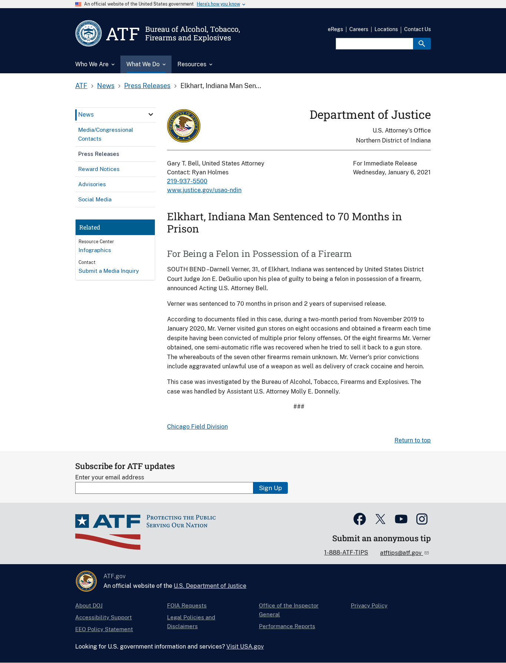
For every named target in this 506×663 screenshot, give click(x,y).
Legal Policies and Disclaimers (191, 621)
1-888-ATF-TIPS (346, 552)
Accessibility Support (103, 617)
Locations (386, 29)
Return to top (413, 440)
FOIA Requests (187, 605)
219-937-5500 (187, 181)
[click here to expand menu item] (150, 114)
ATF (81, 86)
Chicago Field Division (197, 426)
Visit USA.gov (245, 646)
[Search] (422, 44)
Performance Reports (287, 626)
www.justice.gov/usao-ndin (204, 190)
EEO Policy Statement (104, 629)
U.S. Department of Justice (210, 585)
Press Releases (147, 86)
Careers (358, 29)
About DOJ (89, 605)
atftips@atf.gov (401, 552)
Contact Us (417, 29)
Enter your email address (109, 477)
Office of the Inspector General (289, 609)
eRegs (335, 29)
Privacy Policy (369, 605)
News (105, 86)
